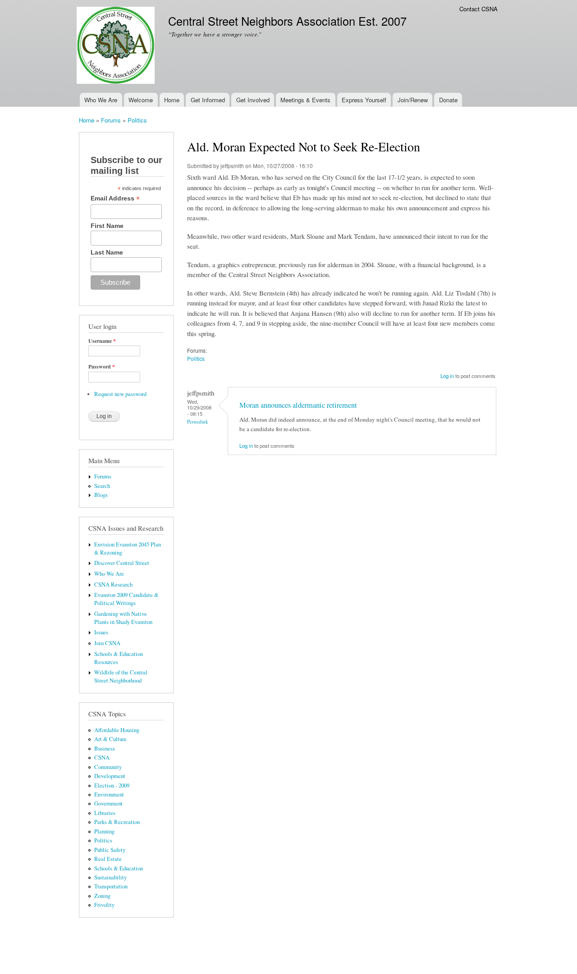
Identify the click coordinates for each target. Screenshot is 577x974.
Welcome (140, 100)
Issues (101, 632)
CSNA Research (113, 584)
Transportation (111, 886)
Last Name (107, 252)
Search (102, 486)
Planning (104, 831)
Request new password (120, 394)
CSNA (102, 757)
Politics (137, 120)
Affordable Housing (116, 730)
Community (108, 767)
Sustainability (110, 877)
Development (109, 776)
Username (102, 341)
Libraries (104, 813)
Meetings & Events (305, 100)
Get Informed (208, 100)
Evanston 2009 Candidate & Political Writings (126, 599)
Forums (111, 120)
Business (104, 748)
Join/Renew (413, 100)
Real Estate (108, 859)
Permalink (197, 421)
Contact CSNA (478, 9)
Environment (109, 794)
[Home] (116, 46)
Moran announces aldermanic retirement (298, 405)
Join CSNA (107, 643)
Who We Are (100, 100)
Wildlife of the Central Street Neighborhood (120, 676)
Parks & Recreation (117, 822)
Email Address (115, 198)
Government (108, 803)
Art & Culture (110, 739)
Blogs (101, 495)
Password (101, 366)
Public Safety (109, 850)
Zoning (102, 896)
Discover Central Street (121, 563)
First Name (107, 225)
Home (171, 100)
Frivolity (104, 905)
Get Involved (253, 100)
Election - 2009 (111, 785)
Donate (448, 100)
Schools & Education (118, 868)
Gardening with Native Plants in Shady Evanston (123, 618)
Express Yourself (364, 100)
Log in (447, 375)
